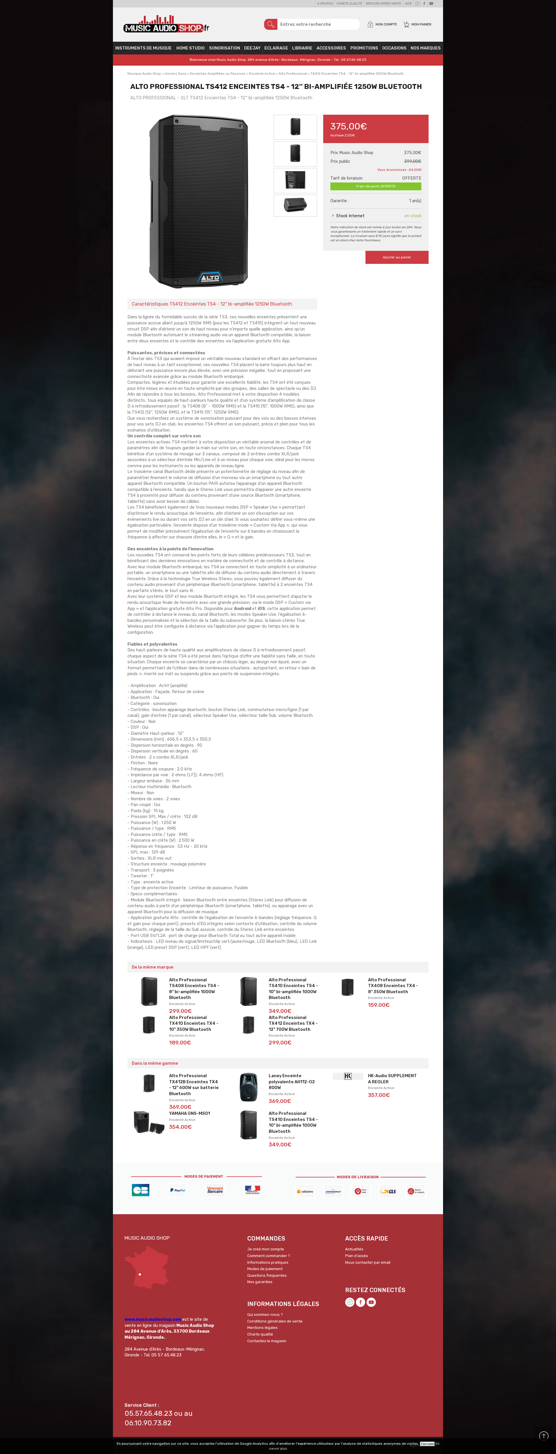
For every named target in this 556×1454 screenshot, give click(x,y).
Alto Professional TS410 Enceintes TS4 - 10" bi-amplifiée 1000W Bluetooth (293, 988)
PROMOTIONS (364, 48)
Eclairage (276, 48)
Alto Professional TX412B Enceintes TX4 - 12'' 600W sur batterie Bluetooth (194, 1084)
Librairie (302, 48)
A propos (325, 4)
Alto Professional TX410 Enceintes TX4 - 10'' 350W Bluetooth (193, 1023)
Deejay (252, 48)
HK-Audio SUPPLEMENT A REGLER (392, 1078)
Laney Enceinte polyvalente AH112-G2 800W (292, 1081)
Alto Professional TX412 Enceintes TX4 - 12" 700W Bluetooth (293, 1023)
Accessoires (331, 48)
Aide (408, 4)
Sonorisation (224, 48)
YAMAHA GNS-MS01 (189, 1113)
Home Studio (190, 48)
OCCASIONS (394, 48)
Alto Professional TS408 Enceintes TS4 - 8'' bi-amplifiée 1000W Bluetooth (194, 988)
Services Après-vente (383, 4)
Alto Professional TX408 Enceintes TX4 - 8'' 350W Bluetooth (393, 985)
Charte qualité (349, 4)
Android (243, 608)
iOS (261, 608)
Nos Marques (426, 48)
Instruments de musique (143, 48)
